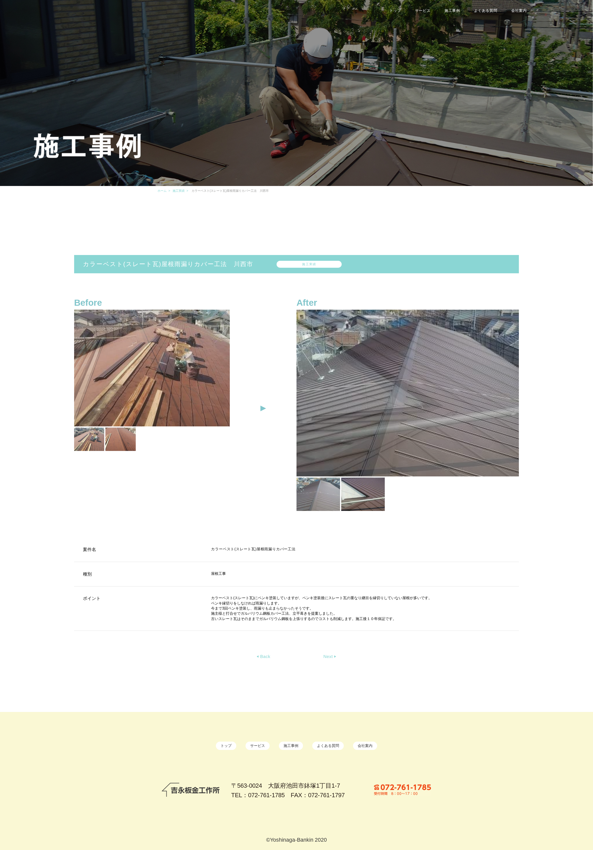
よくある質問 (485, 11)
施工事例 (452, 11)
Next (328, 656)
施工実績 (179, 190)
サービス (423, 11)
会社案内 (519, 11)
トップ (395, 11)
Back (264, 656)
